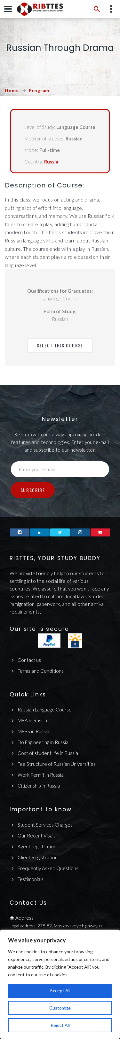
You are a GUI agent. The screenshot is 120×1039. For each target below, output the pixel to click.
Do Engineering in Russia (43, 742)
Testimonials (31, 879)
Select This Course (60, 345)
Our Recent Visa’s (37, 835)
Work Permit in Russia (41, 775)
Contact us (29, 660)
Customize (60, 1008)
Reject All (60, 1025)
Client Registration (38, 857)
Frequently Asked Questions (48, 868)
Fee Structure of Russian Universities (57, 764)
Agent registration (37, 846)
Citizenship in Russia (39, 786)
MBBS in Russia (33, 731)
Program (39, 90)
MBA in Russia (32, 720)
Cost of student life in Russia (48, 753)
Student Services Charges (45, 825)
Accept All (60, 990)
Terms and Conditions (41, 671)
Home (12, 90)
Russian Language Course (45, 709)
